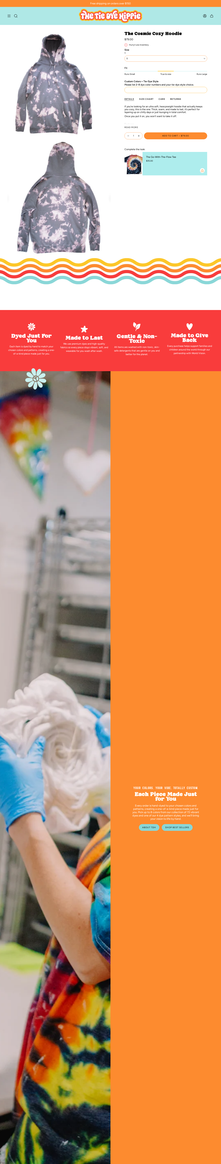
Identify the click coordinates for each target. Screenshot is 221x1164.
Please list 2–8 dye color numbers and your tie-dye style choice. (159, 84)
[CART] (211, 16)
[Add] (202, 170)
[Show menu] (9, 16)
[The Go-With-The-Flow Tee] (133, 163)
